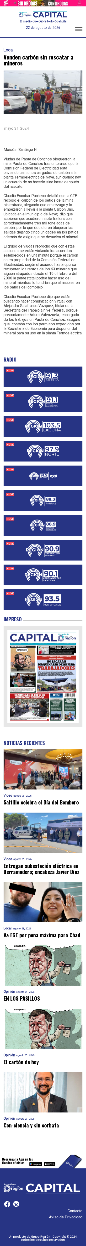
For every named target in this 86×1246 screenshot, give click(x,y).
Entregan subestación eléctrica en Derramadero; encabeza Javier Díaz (41, 869)
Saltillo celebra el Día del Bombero (41, 802)
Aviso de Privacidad (65, 1217)
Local (9, 50)
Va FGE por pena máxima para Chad (42, 935)
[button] (78, 30)
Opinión (9, 991)
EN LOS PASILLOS (22, 998)
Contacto (75, 1211)
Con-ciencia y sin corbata (31, 1125)
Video (8, 795)
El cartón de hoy (21, 1062)
